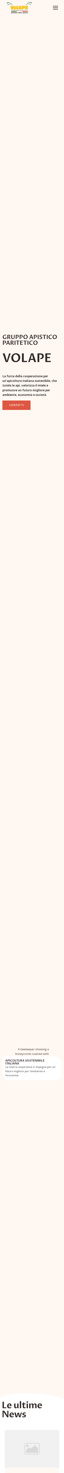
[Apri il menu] (55, 8)
